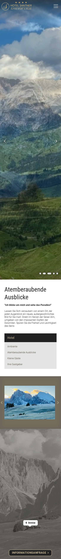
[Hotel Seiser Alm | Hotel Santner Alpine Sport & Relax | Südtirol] (16, 6)
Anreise (31, 522)
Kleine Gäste (13, 358)
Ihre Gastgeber (15, 364)
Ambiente (12, 346)
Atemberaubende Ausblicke (21, 352)
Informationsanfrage (29, 552)
